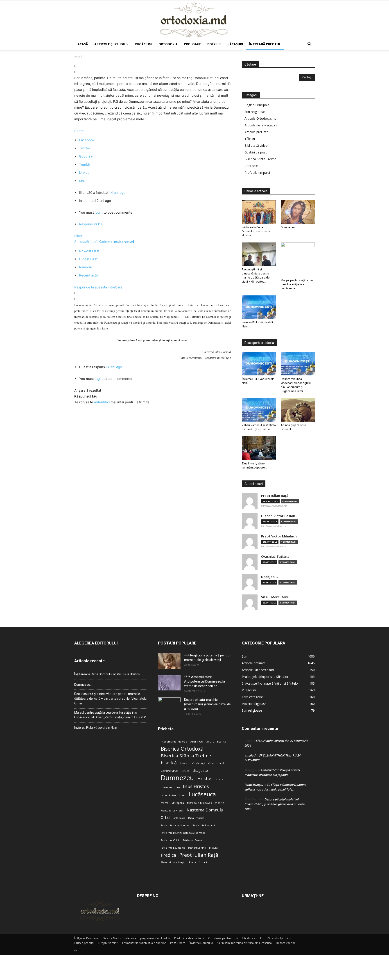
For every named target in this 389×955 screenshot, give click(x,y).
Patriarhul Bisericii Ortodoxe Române (183, 832)
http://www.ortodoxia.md (274, 506)
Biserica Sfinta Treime (260, 159)
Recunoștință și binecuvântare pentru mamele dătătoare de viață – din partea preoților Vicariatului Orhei (110, 698)
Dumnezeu (177, 777)
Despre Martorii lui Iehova (119, 938)
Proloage (192, 44)
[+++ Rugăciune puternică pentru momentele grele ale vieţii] (169, 661)
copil (220, 763)
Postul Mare (177, 943)
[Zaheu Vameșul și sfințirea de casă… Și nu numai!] (259, 410)
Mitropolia (178, 802)
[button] (309, 44)
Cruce (185, 771)
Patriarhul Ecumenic (173, 847)
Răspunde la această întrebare (98, 287)
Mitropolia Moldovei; (199, 802)
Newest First (89, 251)
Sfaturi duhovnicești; (173, 862)
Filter (78, 236)
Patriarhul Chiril (170, 840)
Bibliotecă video (256, 145)
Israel (182, 795)
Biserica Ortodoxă (182, 748)
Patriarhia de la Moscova (175, 825)
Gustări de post (255, 152)
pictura (213, 847)
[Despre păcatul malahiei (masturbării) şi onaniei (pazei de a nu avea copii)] (169, 705)
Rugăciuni (143, 44)
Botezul (184, 763)
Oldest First (88, 259)
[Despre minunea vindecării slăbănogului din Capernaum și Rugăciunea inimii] (298, 363)
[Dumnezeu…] (298, 212)
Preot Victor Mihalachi (279, 536)
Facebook (87, 140)
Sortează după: (104, 242)
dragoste (200, 770)
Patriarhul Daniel (193, 840)
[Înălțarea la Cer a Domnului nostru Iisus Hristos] (259, 212)
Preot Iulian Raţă (274, 495)
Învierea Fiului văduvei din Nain (95, 727)
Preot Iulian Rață (198, 854)
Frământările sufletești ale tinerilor (144, 943)
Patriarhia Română (204, 825)
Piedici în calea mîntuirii (189, 938)
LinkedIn (86, 172)
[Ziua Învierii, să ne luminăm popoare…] (259, 448)
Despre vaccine (108, 943)
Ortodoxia (168, 44)
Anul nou (196, 741)
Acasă (82, 44)
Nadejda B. (270, 577)
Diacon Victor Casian (278, 516)
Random (85, 267)
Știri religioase (254, 112)
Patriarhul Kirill (197, 847)
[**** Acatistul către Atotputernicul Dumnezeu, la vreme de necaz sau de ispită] (169, 682)
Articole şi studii (109, 44)
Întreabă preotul (265, 44)
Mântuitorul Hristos (172, 810)
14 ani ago (117, 192)
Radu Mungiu (253, 785)
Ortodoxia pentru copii (223, 938)
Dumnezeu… (289, 227)
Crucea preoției (84, 943)
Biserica (221, 741)
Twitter (84, 148)
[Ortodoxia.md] (194, 19)
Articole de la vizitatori (260, 125)
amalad (249, 755)
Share (79, 131)
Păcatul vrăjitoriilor (279, 938)
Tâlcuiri (249, 139)
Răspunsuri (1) (90, 224)
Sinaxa (192, 862)
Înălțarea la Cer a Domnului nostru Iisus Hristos (256, 231)
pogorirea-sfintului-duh (155, 938)
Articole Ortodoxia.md (260, 118)
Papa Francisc (196, 818)
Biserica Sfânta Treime (186, 755)
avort (210, 741)
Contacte (251, 166)
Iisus (177, 787)
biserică (169, 762)
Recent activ (89, 275)
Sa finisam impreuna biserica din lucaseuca (244, 943)
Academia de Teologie (174, 741)
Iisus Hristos (196, 786)
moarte (219, 802)
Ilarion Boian (168, 795)
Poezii (212, 44)
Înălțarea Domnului (86, 938)
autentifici (102, 402)
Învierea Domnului (201, 943)
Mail (82, 181)
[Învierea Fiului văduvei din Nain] (259, 307)
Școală (203, 862)
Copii (211, 763)
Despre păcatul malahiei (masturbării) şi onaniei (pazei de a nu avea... (207, 704)
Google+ (86, 156)
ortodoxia (179, 818)
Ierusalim (166, 787)
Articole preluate (256, 132)
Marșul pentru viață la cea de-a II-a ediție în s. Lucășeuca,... (297, 284)
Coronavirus (169, 771)
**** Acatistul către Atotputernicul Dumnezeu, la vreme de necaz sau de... (204, 681)
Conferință (198, 763)
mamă (164, 802)
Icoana (220, 779)
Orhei (165, 817)
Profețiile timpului (257, 172)
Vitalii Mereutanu (275, 597)
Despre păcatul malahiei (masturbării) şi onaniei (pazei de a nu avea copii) (274, 804)
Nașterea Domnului (205, 810)
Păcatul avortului (252, 938)
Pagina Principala (256, 105)
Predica (168, 855)
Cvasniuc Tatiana (275, 556)
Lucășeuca (202, 794)
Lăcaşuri (235, 44)
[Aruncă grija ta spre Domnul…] (298, 410)
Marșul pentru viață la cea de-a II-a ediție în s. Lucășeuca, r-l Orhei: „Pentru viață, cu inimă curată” (110, 715)
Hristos (205, 778)
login (99, 212)
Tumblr (84, 164)
